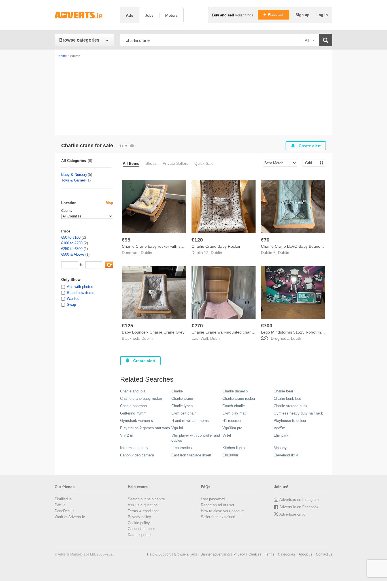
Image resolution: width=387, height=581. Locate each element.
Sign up (303, 15)
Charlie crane (182, 398)
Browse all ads (185, 554)
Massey (280, 448)
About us (305, 554)
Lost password (213, 499)
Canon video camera (137, 455)
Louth (296, 338)
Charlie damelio (235, 391)
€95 (126, 240)
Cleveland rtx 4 (286, 455)
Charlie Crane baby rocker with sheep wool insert (166, 246)
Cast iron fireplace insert (191, 455)
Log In (322, 15)
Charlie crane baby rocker (141, 398)
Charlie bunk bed (287, 398)
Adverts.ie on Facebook (298, 507)
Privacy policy (139, 517)
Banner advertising (215, 554)
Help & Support (159, 554)
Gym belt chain (183, 413)
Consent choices (141, 529)
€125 (127, 325)
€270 (197, 325)
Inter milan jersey (134, 448)
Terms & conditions (144, 511)
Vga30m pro (232, 428)
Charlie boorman (133, 406)
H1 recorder (231, 420)
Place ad (276, 14)
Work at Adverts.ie (70, 517)
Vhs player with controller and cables (195, 438)
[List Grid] (311, 163)
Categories (286, 554)
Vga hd (177, 428)
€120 (197, 240)
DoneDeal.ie (65, 511)
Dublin (146, 252)
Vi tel (226, 435)
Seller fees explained (218, 517)
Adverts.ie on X (292, 514)
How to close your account (222, 511)
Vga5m (279, 428)
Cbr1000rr (230, 455)
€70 (265, 240)
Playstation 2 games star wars (145, 428)
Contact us (324, 554)
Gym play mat (234, 413)
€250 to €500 (71, 249)
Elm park (281, 435)
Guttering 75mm (133, 413)
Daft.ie (60, 505)
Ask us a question (143, 505)
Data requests (139, 535)
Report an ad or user (217, 505)
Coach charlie (233, 406)
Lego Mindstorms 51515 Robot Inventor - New (302, 332)
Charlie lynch (182, 406)
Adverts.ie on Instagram (299, 499)
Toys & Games (73, 180)
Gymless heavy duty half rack (298, 413)
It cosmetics (181, 448)
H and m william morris (190, 420)
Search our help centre (146, 499)
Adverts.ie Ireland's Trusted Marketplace (84, 15)
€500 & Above (72, 254)
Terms (269, 554)
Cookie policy (139, 523)
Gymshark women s (136, 420)
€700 (266, 325)
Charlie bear (283, 391)
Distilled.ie (63, 499)
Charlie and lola (132, 391)
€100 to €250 (71, 243)
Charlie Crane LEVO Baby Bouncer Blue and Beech (307, 246)
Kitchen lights (233, 448)
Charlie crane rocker (238, 398)
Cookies (254, 554)
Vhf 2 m (126, 435)
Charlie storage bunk (290, 406)
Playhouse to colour (290, 420)
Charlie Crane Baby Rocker (216, 246)
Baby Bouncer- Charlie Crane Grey (153, 332)
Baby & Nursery (74, 174)
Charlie (177, 391)
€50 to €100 (70, 237)
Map (109, 203)
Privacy (239, 554)
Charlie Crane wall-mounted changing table (230, 332)
